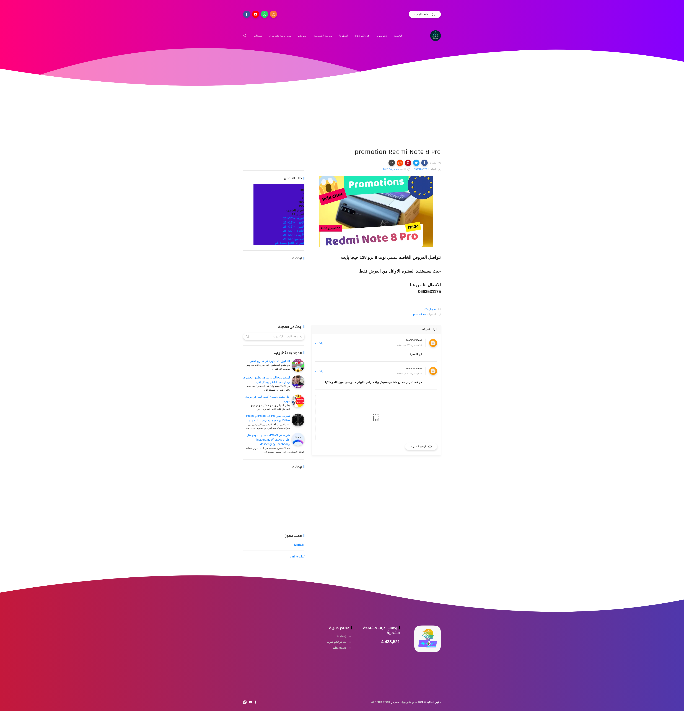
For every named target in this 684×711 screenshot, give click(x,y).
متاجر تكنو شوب (336, 641)
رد (316, 342)
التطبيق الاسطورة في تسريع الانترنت (268, 361)
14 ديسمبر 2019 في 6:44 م (409, 373)
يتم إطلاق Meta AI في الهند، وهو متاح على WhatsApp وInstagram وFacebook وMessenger (268, 440)
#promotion (419, 314)
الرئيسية (398, 35)
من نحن (302, 35)
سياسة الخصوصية (323, 35)
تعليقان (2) (430, 309)
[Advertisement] (376, 123)
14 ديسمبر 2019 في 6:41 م (409, 345)
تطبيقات (258, 35)
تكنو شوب (381, 35)
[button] (424, 163)
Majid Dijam (414, 340)
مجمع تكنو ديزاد (409, 702)
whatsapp (339, 647)
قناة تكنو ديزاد (362, 35)
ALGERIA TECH (380, 702)
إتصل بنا (341, 635)
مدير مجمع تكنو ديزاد (280, 35)
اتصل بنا (343, 35)
